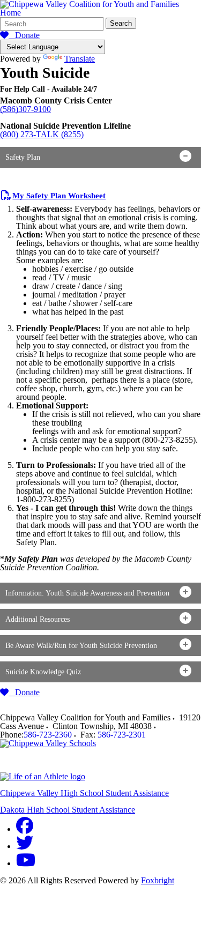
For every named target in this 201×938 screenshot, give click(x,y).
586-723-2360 (48, 734)
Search (121, 23)
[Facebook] (24, 828)
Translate (79, 58)
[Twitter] (24, 846)
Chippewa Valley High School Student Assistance (84, 793)
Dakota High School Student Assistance (67, 809)
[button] (100, 157)
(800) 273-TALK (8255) (42, 134)
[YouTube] (25, 863)
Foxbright (157, 880)
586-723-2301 (122, 734)
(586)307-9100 (25, 109)
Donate (24, 35)
